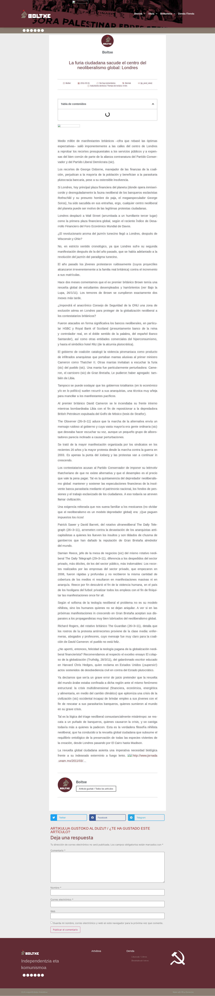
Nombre (55, 887)
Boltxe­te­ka (166, 13)
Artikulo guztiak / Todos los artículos (96, 788)
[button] (153, 104)
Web (52, 911)
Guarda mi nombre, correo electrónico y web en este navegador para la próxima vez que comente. (108, 923)
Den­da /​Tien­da (186, 13)
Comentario (57, 850)
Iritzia (151, 13)
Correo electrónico (61, 899)
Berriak (138, 13)
